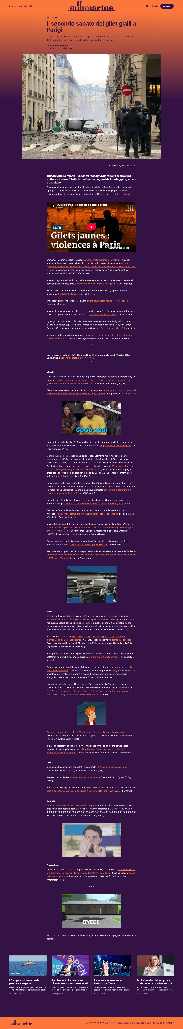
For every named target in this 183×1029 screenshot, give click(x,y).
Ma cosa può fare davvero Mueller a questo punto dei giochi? (94, 503)
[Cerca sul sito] (147, 6)
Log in (155, 6)
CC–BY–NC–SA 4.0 (94, 1023)
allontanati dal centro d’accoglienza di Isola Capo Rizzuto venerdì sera (81, 619)
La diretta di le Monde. (121, 194)
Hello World (52, 17)
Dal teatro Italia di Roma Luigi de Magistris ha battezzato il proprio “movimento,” (86, 732)
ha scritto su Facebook (120, 640)
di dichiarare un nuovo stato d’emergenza (95, 283)
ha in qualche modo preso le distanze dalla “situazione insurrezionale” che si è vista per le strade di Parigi (91, 266)
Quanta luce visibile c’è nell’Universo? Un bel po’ (70, 805)
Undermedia (109, 1023)
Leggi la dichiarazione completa (115, 445)
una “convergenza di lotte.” (110, 328)
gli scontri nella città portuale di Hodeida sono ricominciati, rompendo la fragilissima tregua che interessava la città (91, 527)
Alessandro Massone (57, 45)
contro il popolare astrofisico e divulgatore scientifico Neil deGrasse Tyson (83, 791)
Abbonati (167, 6)
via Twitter (131, 165)
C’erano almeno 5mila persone (104, 657)
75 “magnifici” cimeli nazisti (110, 767)
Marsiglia (74, 294)
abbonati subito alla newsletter (76, 358)
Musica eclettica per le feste (87, 777)
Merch (33, 6)
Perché (12, 6)
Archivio (23, 6)
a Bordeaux (61, 294)
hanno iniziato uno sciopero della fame (89, 544)
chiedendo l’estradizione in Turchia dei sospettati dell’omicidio (88, 514)
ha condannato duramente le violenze (102, 260)
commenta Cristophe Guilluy (103, 314)
